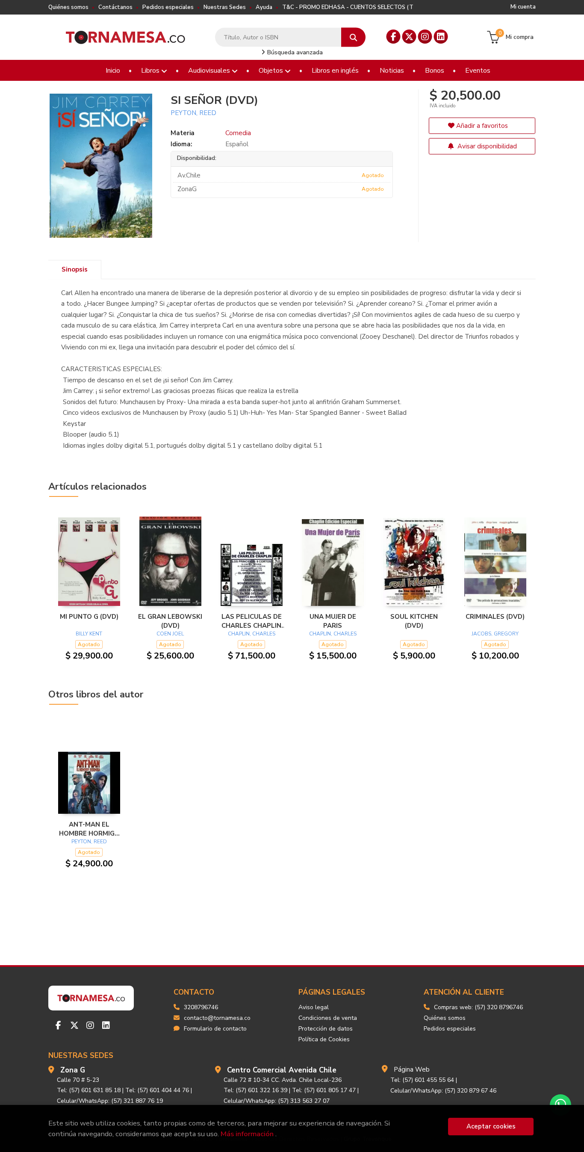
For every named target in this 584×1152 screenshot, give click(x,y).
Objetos (272, 70)
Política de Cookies (324, 1039)
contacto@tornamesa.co (217, 1018)
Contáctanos (115, 7)
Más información (247, 1134)
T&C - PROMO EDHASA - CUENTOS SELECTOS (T (347, 7)
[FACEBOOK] (393, 37)
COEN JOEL (170, 633)
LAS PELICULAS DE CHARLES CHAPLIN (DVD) (251, 620)
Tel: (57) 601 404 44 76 (157, 1090)
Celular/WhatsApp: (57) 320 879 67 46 (443, 1091)
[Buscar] (353, 37)
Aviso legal (313, 1007)
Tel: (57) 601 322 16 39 (255, 1090)
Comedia (238, 133)
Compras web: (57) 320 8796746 (478, 1007)
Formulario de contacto (215, 1029)
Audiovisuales (210, 70)
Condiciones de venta (327, 1018)
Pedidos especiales (168, 7)
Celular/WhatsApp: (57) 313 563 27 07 (277, 1101)
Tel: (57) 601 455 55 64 (422, 1080)
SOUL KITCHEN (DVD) (414, 620)
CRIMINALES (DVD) (495, 616)
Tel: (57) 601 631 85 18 (89, 1090)
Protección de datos (325, 1029)
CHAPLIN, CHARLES (251, 633)
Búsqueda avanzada (294, 52)
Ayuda (264, 7)
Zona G (72, 1070)
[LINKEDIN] (441, 37)
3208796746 (201, 1007)
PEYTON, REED (193, 113)
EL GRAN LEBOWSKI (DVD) (170, 620)
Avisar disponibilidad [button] (486, 146)
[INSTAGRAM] (425, 37)
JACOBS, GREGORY (495, 633)
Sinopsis (75, 269)
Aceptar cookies (491, 1126)
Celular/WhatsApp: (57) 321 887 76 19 (110, 1101)
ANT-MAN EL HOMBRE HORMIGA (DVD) (89, 828)
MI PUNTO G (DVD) (89, 616)
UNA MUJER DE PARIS (333, 620)
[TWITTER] (409, 37)
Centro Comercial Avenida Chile (281, 1070)
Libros (151, 70)
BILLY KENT (89, 633)
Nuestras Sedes (225, 7)
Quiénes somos (68, 7)
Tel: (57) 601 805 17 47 (324, 1090)
